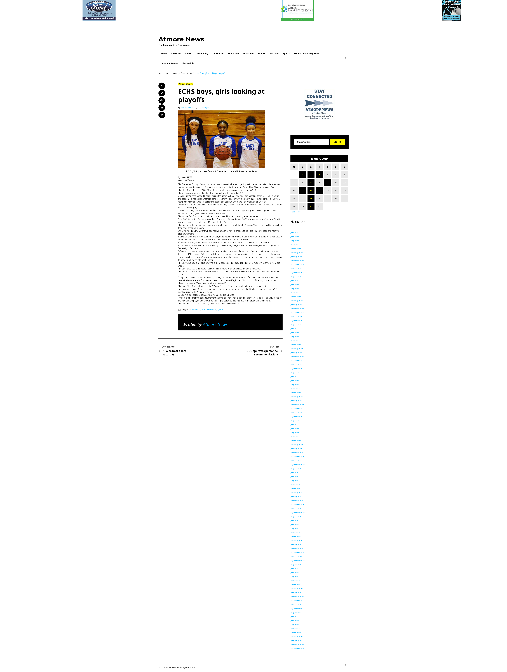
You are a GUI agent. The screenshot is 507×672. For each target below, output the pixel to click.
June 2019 (294, 524)
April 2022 (295, 388)
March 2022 (295, 392)
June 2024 (294, 284)
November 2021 (297, 408)
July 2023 (294, 328)
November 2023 (297, 312)
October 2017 (296, 604)
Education (233, 53)
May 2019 (294, 528)
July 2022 (294, 376)
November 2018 (297, 552)
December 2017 (297, 596)
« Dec (292, 211)
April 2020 (295, 484)
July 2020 (294, 472)
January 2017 (296, 640)
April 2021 (295, 436)
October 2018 (296, 556)
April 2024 (295, 292)
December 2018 (297, 548)
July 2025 (294, 232)
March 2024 (295, 296)
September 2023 (297, 320)
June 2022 (294, 380)
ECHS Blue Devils (209, 309)
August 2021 (295, 420)
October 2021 (296, 412)
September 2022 (297, 368)
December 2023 (297, 308)
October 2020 (296, 460)
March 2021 (295, 440)
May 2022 (294, 384)
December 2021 (297, 404)
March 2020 (295, 488)
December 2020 (297, 452)
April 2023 (295, 340)
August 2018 (295, 564)
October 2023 (296, 316)
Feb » (299, 211)
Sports (286, 53)
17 (319, 190)
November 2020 (297, 456)
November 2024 (297, 264)
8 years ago (203, 107)
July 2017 (294, 616)
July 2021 (294, 424)
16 (311, 190)
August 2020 (295, 468)
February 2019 (296, 540)
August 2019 (295, 516)
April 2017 (295, 628)
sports (220, 309)
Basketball (196, 309)
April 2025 (295, 244)
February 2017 (296, 636)
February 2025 (296, 252)
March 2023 (295, 344)
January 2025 (296, 256)
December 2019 (297, 500)
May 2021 (294, 432)
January (176, 73)
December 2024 (297, 260)
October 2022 (296, 364)
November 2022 (297, 360)
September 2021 (297, 416)
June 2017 (294, 620)
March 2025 (295, 248)
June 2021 (294, 428)
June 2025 (294, 236)
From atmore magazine (306, 53)
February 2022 (296, 396)
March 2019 (295, 536)
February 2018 (296, 588)
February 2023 (296, 348)
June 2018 (294, 572)
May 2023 (294, 336)
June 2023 (294, 332)
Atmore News (181, 39)
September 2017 (297, 608)
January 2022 (296, 400)
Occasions (248, 53)
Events (261, 53)
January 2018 (296, 592)
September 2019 (297, 512)
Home (164, 53)
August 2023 (295, 324)
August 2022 (295, 372)
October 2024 (296, 268)
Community (202, 53)
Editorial (274, 53)
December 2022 (297, 356)
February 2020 (296, 492)
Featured (176, 53)
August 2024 (295, 276)
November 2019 (297, 504)
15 (303, 190)
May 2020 (294, 480)
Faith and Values (169, 63)
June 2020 (294, 476)
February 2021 (296, 444)
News (188, 53)
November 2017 (297, 600)
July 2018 (294, 568)
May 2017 (294, 624)
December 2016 (297, 644)
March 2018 (295, 584)
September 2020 (297, 464)
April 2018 (295, 580)
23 (311, 198)
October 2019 (296, 508)
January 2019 (296, 544)
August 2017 (295, 612)
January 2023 (296, 352)
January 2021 (296, 448)
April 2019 (295, 532)
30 (183, 73)
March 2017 (295, 632)
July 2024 (294, 280)
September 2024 (297, 272)
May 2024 (294, 288)
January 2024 (296, 304)
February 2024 (296, 300)
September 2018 (297, 560)
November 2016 (297, 648)
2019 (168, 73)
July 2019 (294, 520)
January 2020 (296, 496)
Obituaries (218, 53)
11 (328, 182)
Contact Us (188, 63)
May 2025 (294, 240)
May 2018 (294, 576)
